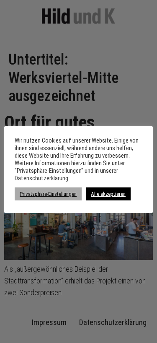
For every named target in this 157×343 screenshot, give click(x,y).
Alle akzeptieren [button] (108, 194)
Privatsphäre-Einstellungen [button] (48, 194)
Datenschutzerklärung (41, 178)
